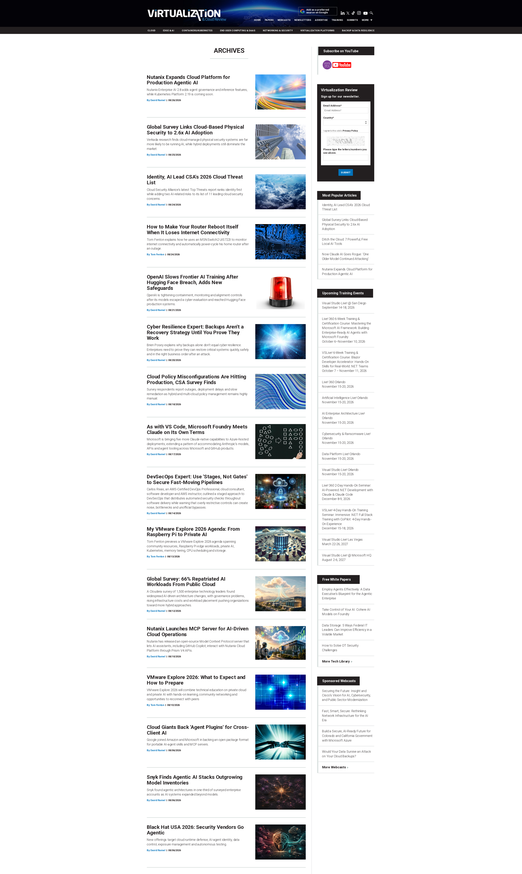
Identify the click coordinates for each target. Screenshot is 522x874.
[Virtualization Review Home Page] (187, 16)
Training (337, 20)
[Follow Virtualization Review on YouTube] (365, 13)
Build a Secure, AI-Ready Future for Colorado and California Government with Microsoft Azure (347, 735)
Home (257, 20)
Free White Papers (336, 579)
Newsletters (302, 20)
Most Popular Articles (339, 195)
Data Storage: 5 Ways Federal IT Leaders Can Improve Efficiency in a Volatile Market (347, 629)
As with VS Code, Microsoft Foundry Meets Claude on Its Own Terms (197, 429)
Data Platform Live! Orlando (341, 454)
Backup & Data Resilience (358, 30)
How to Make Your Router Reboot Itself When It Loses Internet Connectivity (192, 230)
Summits (352, 20)
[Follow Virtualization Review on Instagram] (359, 14)
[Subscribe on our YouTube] (334, 68)
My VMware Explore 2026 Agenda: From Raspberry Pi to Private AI (193, 532)
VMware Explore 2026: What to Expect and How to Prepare (196, 680)
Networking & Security (278, 30)
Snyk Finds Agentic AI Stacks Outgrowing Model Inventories (194, 780)
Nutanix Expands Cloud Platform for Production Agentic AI (188, 80)
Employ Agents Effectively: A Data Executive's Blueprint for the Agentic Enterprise (347, 593)
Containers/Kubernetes (197, 30)
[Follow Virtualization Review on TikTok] (353, 14)
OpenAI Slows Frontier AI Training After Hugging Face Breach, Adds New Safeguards (192, 282)
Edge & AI (168, 30)
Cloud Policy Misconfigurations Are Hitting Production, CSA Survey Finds (196, 379)
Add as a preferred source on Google (317, 11)
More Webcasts (334, 767)
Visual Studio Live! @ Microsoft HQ (346, 555)
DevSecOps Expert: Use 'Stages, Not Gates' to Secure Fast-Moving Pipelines (197, 479)
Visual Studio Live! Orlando (340, 470)
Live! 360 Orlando (333, 382)
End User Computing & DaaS (237, 30)
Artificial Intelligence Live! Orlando (345, 398)
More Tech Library (336, 661)
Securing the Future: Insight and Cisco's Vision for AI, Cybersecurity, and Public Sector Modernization (346, 695)
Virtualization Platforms (317, 30)
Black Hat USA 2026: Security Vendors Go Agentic (195, 830)
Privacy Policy (350, 130)
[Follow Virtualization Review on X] (348, 13)
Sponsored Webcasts (339, 681)
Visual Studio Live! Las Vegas (342, 539)
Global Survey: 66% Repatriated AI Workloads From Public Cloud (186, 581)
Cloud (151, 30)
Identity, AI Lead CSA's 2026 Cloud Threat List (195, 180)
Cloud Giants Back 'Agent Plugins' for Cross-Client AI (198, 730)
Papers (269, 20)
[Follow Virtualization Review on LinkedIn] (343, 14)
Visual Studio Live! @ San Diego (344, 303)
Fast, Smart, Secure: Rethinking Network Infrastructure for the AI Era (345, 715)
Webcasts (284, 20)
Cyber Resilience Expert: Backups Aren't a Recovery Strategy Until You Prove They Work (195, 332)
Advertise (321, 20)
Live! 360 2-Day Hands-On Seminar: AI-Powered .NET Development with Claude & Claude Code (347, 490)
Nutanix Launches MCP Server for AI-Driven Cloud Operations (197, 631)
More (365, 20)
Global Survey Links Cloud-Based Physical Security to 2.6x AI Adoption (195, 130)
